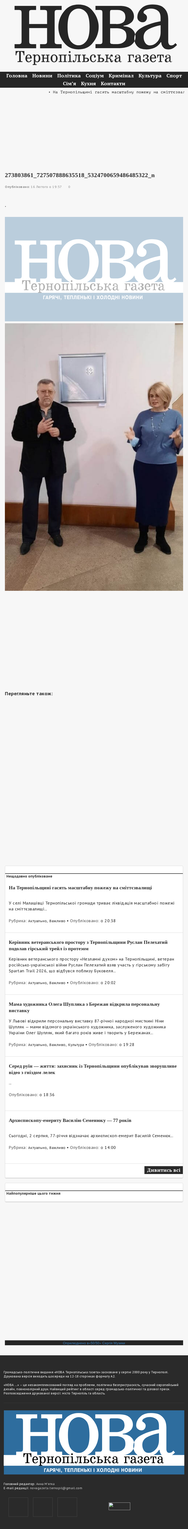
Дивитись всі (163, 1170)
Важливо (57, 921)
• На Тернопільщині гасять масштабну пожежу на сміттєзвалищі (109, 92)
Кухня (88, 83)
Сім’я (69, 83)
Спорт (174, 75)
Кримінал (121, 75)
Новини (42, 75)
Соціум (95, 75)
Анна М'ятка (45, 1484)
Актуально (37, 921)
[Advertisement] (94, 129)
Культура (150, 75)
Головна (16, 75)
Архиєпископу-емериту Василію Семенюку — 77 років (70, 1120)
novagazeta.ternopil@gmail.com (56, 1488)
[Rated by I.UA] (119, 1505)
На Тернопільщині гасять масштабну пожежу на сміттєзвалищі (80, 887)
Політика (69, 75)
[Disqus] (94, 1273)
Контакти (113, 83)
